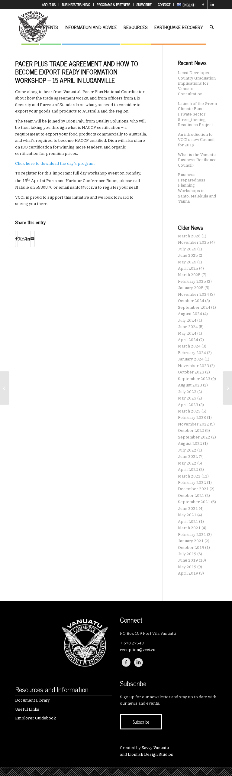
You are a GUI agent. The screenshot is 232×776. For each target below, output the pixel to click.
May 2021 (187, 514)
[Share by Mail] (32, 238)
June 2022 (188, 456)
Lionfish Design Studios (150, 754)
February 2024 (192, 352)
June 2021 (188, 508)
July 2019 (187, 553)
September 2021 (194, 501)
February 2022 (192, 482)
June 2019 (188, 560)
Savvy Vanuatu (155, 747)
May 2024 (187, 333)
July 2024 (187, 320)
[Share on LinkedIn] (28, 238)
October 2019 (191, 547)
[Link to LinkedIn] (212, 4)
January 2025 (191, 287)
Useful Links (27, 709)
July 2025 (187, 249)
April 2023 (188, 404)
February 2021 (192, 534)
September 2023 (194, 378)
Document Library (32, 700)
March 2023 (189, 411)
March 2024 (189, 346)
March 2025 (189, 274)
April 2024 (188, 339)
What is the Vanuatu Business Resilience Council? (197, 160)
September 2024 (194, 307)
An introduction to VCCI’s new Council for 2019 (196, 140)
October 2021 (191, 495)
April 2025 (188, 268)
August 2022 (190, 443)
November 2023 (193, 365)
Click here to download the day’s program (55, 163)
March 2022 (189, 476)
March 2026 (189, 236)
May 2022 (187, 463)
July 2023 (187, 391)
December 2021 (193, 488)
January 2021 (191, 540)
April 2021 (188, 521)
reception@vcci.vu (137, 649)
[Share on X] (20, 238)
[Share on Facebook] (16, 238)
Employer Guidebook (35, 718)
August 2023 (190, 385)
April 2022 (188, 469)
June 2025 (188, 255)
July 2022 (187, 450)
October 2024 (191, 300)
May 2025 (187, 262)
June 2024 (188, 326)
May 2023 (187, 398)
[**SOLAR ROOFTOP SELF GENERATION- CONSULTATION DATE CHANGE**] (4, 388)
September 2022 (194, 437)
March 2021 (189, 527)
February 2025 (192, 281)
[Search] (212, 27)
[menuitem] (49, 4)
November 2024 (193, 294)
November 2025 (193, 242)
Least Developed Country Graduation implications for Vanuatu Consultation (197, 83)
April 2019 (188, 573)
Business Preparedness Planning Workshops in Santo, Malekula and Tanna (197, 188)
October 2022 (191, 430)
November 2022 (193, 424)
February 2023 (192, 417)
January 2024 (191, 359)
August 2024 (190, 313)
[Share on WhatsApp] (24, 238)
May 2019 (187, 566)
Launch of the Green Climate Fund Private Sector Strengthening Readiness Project (197, 114)
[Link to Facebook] (203, 4)
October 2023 (191, 372)
